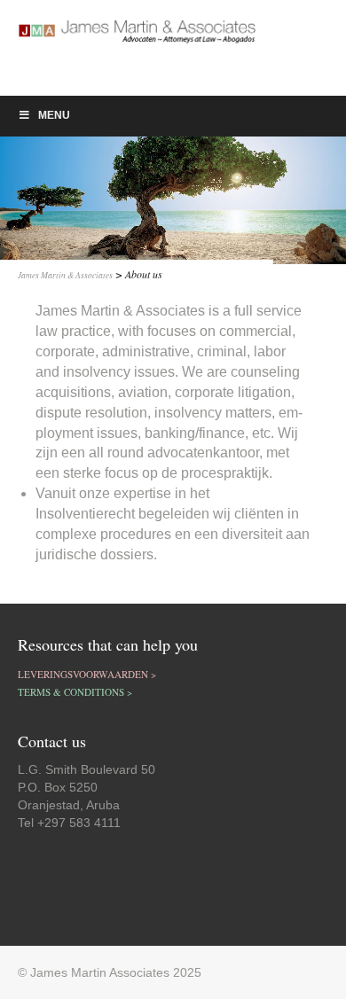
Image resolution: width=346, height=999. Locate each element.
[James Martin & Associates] (86, 48)
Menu (54, 115)
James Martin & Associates (65, 275)
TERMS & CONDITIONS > (75, 692)
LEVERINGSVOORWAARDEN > (87, 674)
